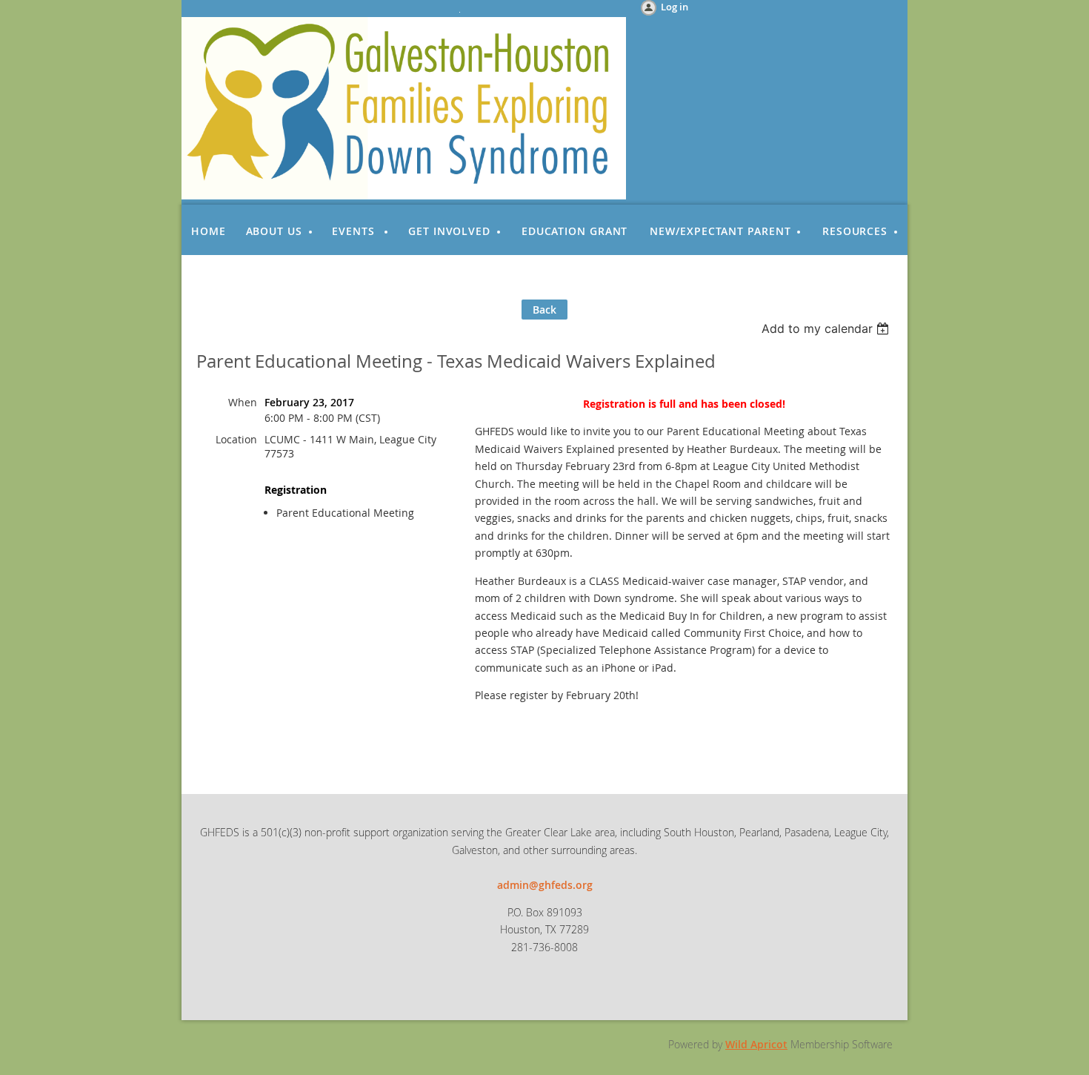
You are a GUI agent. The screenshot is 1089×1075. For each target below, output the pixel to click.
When (242, 402)
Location (236, 439)
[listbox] (827, 328)
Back (544, 309)
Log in (674, 6)
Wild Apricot (756, 1044)
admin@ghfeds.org (545, 885)
